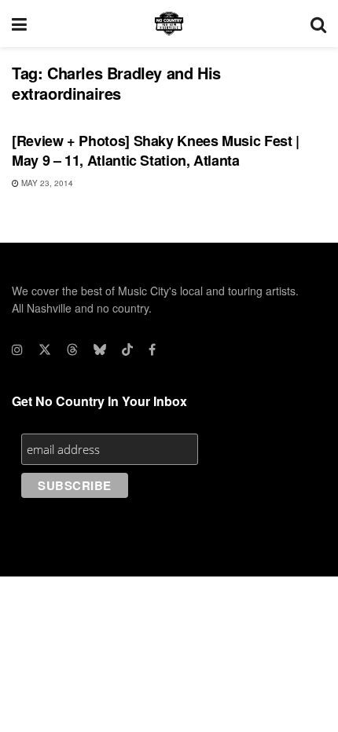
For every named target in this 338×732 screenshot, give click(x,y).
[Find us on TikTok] (127, 349)
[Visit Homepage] (169, 23)
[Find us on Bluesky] (100, 349)
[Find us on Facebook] (152, 349)
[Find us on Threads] (72, 349)
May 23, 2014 (46, 183)
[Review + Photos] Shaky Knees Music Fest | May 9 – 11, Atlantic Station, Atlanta (155, 150)
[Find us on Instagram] (17, 349)
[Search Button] (318, 23)
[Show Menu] (19, 23)
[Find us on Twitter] (45, 349)
